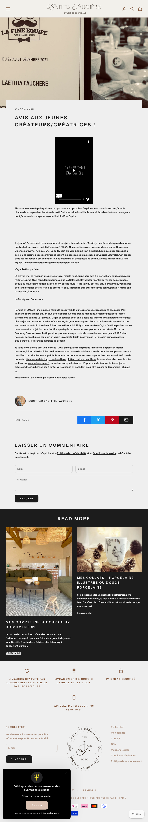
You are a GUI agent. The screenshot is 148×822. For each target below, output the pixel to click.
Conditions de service (104, 453)
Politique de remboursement (126, 761)
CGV (113, 744)
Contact (115, 738)
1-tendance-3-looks (36, 359)
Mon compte (118, 732)
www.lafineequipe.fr (38, 363)
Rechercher (117, 727)
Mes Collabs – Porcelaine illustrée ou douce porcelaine (105, 582)
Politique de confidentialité (71, 453)
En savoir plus (13, 652)
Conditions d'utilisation (123, 755)
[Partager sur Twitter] (98, 420)
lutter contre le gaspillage (82, 359)
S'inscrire (19, 759)
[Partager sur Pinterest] (112, 420)
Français (89, 790)
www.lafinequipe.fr (68, 347)
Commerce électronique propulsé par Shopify (93, 798)
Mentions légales (120, 749)
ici (75, 325)
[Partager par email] (126, 420)
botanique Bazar (57, 359)
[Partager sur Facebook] (84, 420)
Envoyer (26, 498)
